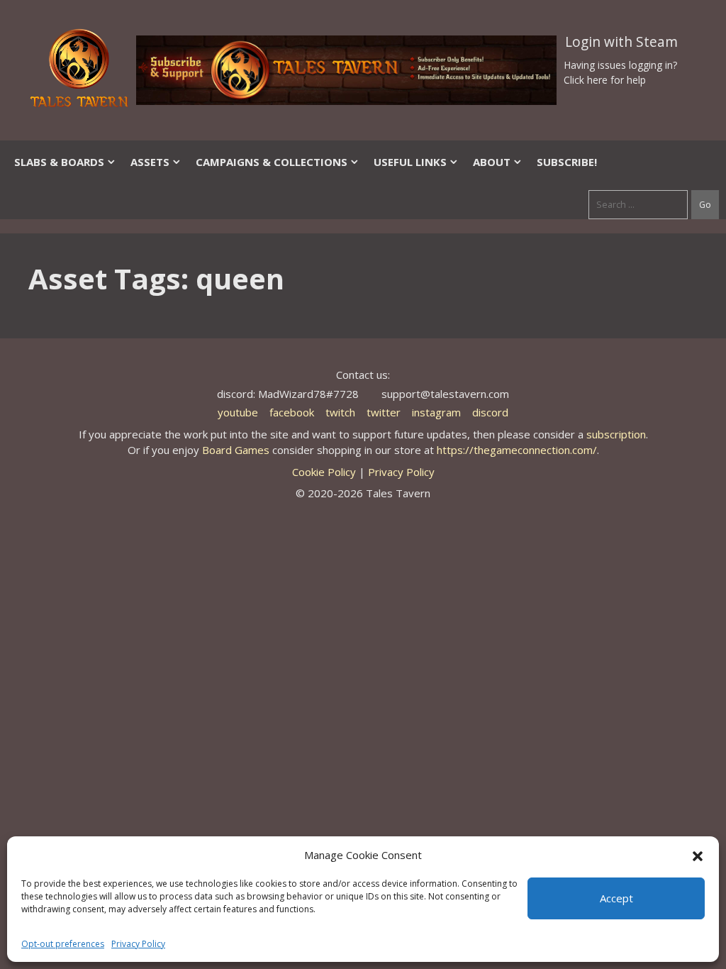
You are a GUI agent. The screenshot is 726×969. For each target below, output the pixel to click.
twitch (340, 412)
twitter (384, 412)
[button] (698, 855)
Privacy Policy (138, 944)
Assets (149, 162)
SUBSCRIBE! (567, 162)
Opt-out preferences (62, 944)
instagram (436, 412)
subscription (616, 434)
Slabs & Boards (59, 162)
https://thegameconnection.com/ (517, 450)
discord (490, 412)
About (491, 162)
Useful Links (410, 162)
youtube (238, 412)
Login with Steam (621, 42)
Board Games (235, 450)
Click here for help (605, 80)
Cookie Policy (324, 472)
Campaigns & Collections (271, 162)
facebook (291, 412)
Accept (616, 898)
